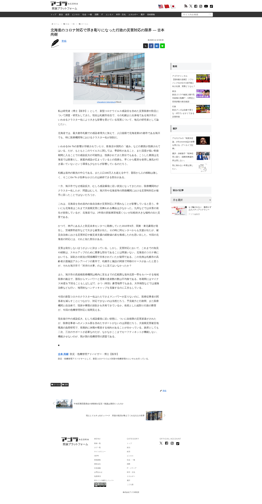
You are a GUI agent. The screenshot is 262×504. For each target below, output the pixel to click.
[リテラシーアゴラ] (179, 211)
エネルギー (133, 14)
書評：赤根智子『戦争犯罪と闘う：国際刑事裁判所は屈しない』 (182, 156)
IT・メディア (131, 468)
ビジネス (76, 14)
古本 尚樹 (63, 354)
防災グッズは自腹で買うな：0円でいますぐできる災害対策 (183, 113)
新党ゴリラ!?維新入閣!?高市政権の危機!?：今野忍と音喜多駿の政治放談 (183, 98)
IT (102, 14)
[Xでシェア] (145, 45)
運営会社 (97, 464)
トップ (53, 14)
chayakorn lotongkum (106, 102)
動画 (175, 66)
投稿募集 (151, 14)
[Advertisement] (118, 6)
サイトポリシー (100, 452)
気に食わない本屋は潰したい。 (182, 167)
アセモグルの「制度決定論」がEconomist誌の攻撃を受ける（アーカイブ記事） (183, 143)
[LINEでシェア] (162, 45)
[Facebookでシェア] (151, 45)
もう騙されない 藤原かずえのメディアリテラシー (199, 208)
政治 (61, 14)
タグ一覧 (97, 447)
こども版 (130, 484)
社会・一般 (87, 14)
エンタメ (109, 14)
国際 (97, 14)
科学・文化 (121, 14)
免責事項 (97, 476)
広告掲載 (97, 468)
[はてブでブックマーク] (156, 45)
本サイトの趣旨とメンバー (104, 480)
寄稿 (64, 41)
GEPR (96, 456)
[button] (210, 14)
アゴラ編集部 (194, 214)
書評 (143, 14)
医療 (66, 385)
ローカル (56, 385)
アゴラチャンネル (179, 76)
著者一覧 (97, 443)
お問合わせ (98, 472)
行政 (174, 106)
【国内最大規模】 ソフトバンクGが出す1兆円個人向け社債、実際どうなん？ (183, 82)
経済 (67, 14)
